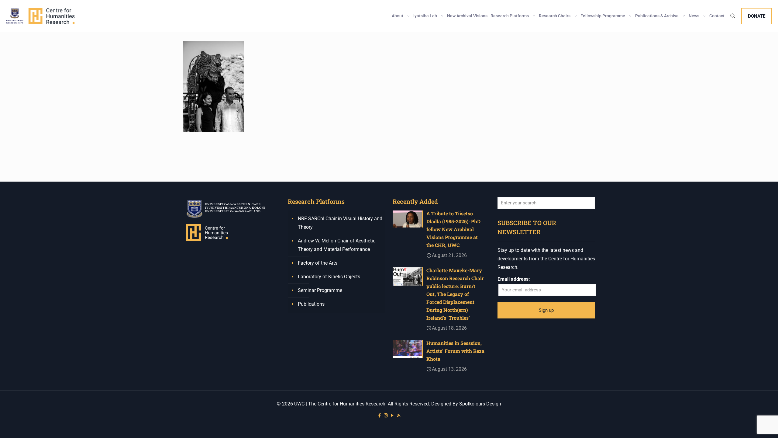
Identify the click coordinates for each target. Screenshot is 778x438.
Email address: (513, 279)
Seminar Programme (320, 290)
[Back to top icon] (748, 425)
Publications (311, 304)
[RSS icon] (398, 415)
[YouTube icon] (392, 415)
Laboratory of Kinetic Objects (329, 277)
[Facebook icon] (379, 415)
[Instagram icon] (386, 415)
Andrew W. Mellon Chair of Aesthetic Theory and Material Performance (336, 245)
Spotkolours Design (480, 404)
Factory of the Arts (317, 263)
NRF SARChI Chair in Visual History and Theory (340, 223)
